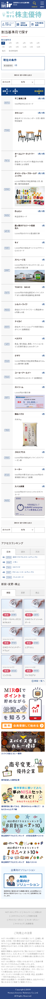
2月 (10, 43)
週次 (23, 552)
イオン (15, 562)
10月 (24, 47)
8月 (10, 47)
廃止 (37, 593)
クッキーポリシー (33, 920)
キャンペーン (28, 912)
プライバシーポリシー (16, 920)
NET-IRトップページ (13, 912)
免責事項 (29, 924)
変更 (23, 593)
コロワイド (16, 567)
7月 (3, 47)
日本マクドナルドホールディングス (25, 557)
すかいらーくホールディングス (23, 572)
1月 (3, 43)
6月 (38, 43)
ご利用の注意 (32, 916)
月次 (37, 552)
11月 (31, 47)
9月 (17, 47)
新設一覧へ (39, 681)
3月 (17, 43)
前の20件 (6, 82)
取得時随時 (13, 51)
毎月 (3, 51)
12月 (38, 47)
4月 (24, 43)
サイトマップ (19, 924)
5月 (31, 43)
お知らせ (38, 912)
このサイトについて (18, 916)
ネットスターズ (18, 577)
